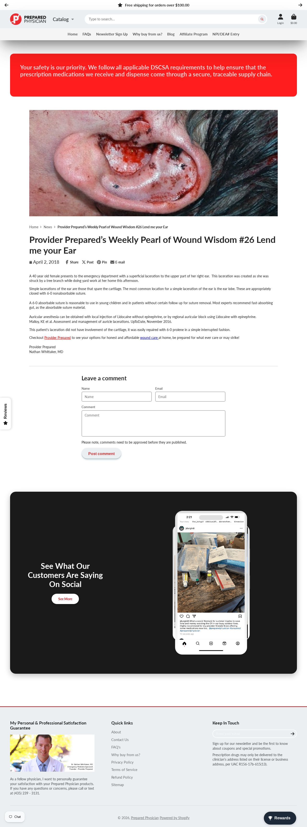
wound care (149, 338)
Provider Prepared (57, 338)
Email (159, 388)
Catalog (61, 19)
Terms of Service (124, 769)
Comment (88, 407)
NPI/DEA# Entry (226, 34)
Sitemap (117, 784)
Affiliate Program (194, 34)
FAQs (87, 34)
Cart (293, 19)
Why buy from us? (147, 34)
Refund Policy (122, 777)
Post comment (101, 453)
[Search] (262, 19)
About (116, 732)
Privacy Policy (122, 762)
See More (65, 599)
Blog (171, 34)
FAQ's (116, 747)
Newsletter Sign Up (112, 34)
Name (86, 388)
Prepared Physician (145, 818)
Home (73, 34)
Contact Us (120, 739)
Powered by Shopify (174, 818)
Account (280, 19)
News (48, 227)
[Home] (28, 19)
